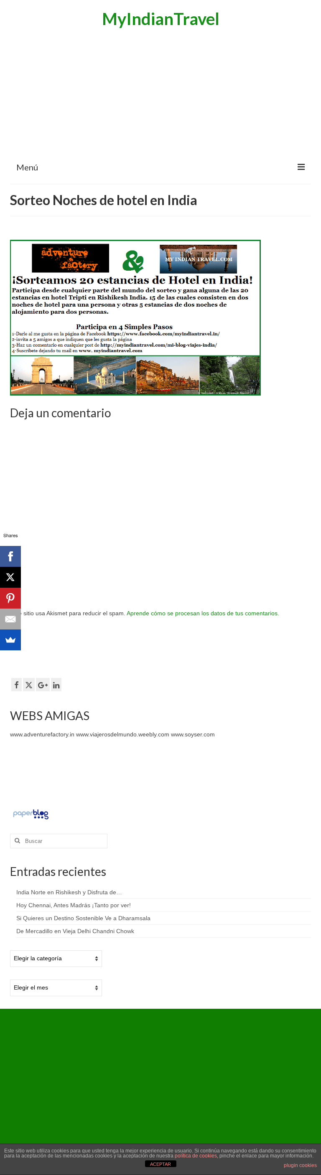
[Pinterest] (10, 598)
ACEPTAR (160, 1164)
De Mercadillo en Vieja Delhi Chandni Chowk (75, 931)
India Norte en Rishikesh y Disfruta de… (69, 892)
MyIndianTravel (160, 19)
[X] (10, 577)
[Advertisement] (160, 94)
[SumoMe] (10, 639)
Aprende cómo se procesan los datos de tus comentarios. (203, 613)
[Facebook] (10, 556)
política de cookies (196, 1156)
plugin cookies (300, 1165)
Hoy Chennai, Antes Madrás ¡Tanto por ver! (73, 905)
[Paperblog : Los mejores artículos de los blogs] (30, 813)
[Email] (10, 619)
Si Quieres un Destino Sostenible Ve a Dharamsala (83, 918)
